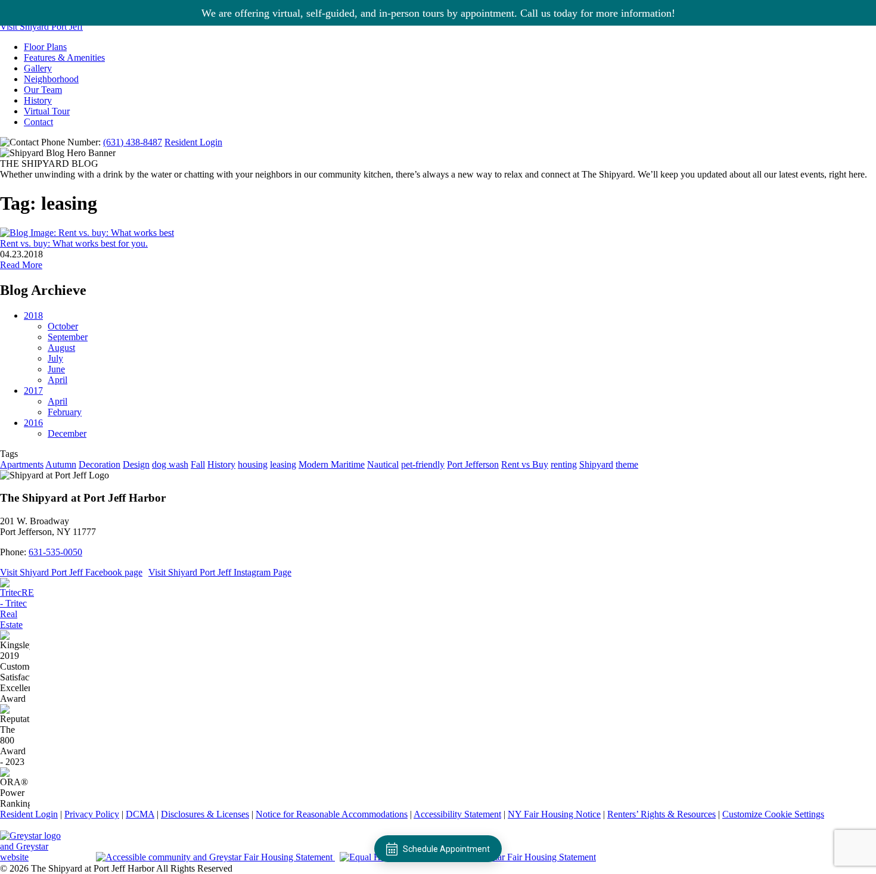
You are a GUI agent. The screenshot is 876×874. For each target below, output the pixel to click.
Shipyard (596, 464)
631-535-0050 (55, 552)
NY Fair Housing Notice (554, 814)
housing (253, 464)
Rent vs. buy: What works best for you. (74, 243)
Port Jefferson (473, 464)
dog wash (170, 464)
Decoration (99, 464)
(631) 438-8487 (132, 142)
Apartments (22, 464)
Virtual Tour (47, 111)
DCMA (140, 814)
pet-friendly (423, 464)
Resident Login (193, 142)
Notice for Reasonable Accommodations (332, 814)
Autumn (60, 464)
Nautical (383, 464)
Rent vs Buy (524, 464)
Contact (38, 122)
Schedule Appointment (446, 849)
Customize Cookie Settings (773, 814)
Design (136, 464)
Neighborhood (51, 79)
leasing (283, 464)
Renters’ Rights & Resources (661, 814)
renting (564, 464)
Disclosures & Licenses (205, 814)
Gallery (38, 68)
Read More (21, 265)
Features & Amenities (64, 57)
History (38, 100)
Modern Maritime (332, 464)
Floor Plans (45, 47)
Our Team (43, 90)
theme (627, 464)
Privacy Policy (91, 814)
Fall (198, 464)
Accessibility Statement (457, 814)
